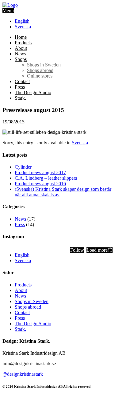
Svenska (80, 142)
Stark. (20, 98)
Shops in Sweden (44, 64)
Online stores (39, 75)
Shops (21, 59)
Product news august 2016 (40, 183)
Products (23, 42)
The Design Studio (33, 92)
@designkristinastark (22, 374)
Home (21, 37)
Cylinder (23, 167)
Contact (22, 81)
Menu (8, 10)
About (21, 48)
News (20, 53)
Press (20, 87)
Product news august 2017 (40, 172)
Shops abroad (40, 70)
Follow (77, 250)
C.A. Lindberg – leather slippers (46, 178)
